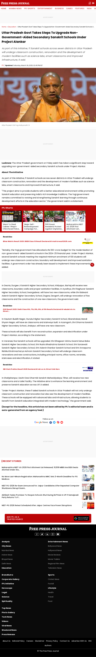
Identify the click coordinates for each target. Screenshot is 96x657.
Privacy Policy (52, 641)
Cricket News (53, 579)
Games (69, 9)
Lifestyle (52, 588)
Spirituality (7, 601)
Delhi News (6, 563)
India (89, 9)
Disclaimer (39, 641)
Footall (51, 583)
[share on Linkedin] (47, 534)
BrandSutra (7, 575)
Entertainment (45, 9)
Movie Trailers (54, 559)
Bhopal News (7, 559)
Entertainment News (58, 541)
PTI (3, 65)
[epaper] (89, 3)
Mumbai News (15, 9)
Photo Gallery (8, 612)
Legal (4, 592)
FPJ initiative (8, 583)
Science (5, 597)
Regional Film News (56, 563)
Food (50, 601)
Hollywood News (55, 550)
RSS (90, 641)
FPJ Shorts (29, 9)
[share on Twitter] (42, 534)
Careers (29, 641)
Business (59, 9)
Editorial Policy (18, 641)
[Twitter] (54, 422)
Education (12, 27)
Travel (50, 597)
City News (6, 546)
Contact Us (65, 641)
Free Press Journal (15, 3)
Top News (6, 608)
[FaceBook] (50, 422)
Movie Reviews (54, 555)
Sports (51, 575)
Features (79, 9)
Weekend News (9, 630)
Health (51, 592)
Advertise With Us (79, 641)
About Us (6, 641)
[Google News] (41, 422)
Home (3, 9)
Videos (5, 621)
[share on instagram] (53, 534)
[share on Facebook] (37, 534)
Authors (48, 645)
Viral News (7, 625)
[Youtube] (61, 422)
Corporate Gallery (10, 579)
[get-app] (93, 3)
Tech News (7, 617)
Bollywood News (55, 546)
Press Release (8, 634)
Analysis (6, 541)
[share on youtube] (58, 534)
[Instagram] (58, 422)
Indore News (7, 555)
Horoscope (7, 588)
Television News (55, 568)
